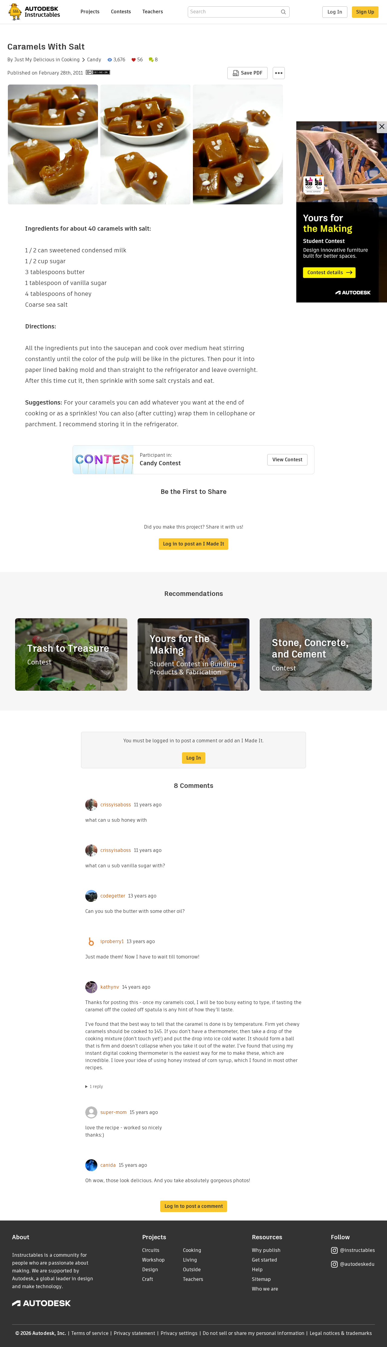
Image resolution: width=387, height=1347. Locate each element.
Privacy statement (134, 1333)
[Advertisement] (341, 211)
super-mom (113, 1112)
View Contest (287, 459)
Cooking (70, 60)
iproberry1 (112, 942)
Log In (334, 11)
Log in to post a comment (193, 1206)
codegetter (112, 896)
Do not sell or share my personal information (253, 1333)
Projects (89, 11)
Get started (264, 1259)
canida (108, 1165)
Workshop (153, 1259)
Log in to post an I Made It (193, 543)
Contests (121, 11)
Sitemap (261, 1279)
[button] (279, 73)
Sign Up (365, 11)
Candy (94, 60)
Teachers (152, 11)
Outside (192, 1269)
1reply (96, 1086)
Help (257, 1269)
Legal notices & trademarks (341, 1333)
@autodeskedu (357, 1264)
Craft (147, 1279)
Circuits (150, 1250)
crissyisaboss (115, 805)
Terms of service (90, 1333)
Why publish (266, 1250)
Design (150, 1269)
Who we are (265, 1288)
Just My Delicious (34, 60)
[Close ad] (382, 127)
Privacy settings (179, 1333)
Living (190, 1259)
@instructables (357, 1250)
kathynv (109, 987)
